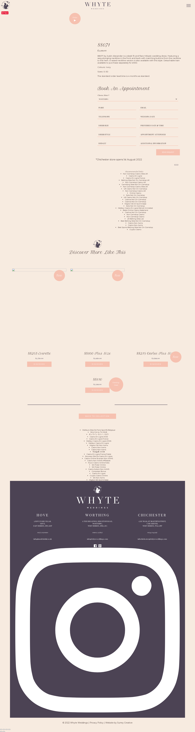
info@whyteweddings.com (97, 539)
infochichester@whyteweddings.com (152, 539)
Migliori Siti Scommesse (98, 480)
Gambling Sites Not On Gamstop (135, 184)
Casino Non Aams (135, 223)
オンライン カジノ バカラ (99, 434)
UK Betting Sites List (135, 219)
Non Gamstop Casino (135, 214)
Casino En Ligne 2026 (99, 437)
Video (75, 17)
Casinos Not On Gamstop (135, 199)
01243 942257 (152, 532)
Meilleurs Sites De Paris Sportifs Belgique (98, 430)
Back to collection (97, 416)
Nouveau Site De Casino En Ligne (98, 456)
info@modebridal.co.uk (43, 539)
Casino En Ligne (135, 176)
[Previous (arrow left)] (1, 731)
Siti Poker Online (99, 465)
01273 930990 (42, 532)
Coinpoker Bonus (99, 471)
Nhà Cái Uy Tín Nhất (98, 432)
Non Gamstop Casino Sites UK (135, 174)
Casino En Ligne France (135, 178)
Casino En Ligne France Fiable (99, 454)
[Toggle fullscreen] (6, 729)
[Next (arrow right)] (4, 731)
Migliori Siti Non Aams (99, 445)
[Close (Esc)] (1, 729)
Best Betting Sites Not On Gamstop (135, 221)
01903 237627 (97, 532)
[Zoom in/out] (9, 729)
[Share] (4, 729)
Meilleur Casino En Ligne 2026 (98, 441)
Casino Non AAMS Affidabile (98, 460)
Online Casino (135, 193)
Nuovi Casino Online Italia (98, 463)
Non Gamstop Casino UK (135, 182)
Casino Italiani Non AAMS (98, 469)
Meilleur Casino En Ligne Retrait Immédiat (135, 208)
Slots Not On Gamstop (135, 195)
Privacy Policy (96, 722)
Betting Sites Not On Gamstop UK (135, 180)
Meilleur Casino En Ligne (99, 443)
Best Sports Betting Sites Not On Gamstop (135, 227)
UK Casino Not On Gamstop (135, 189)
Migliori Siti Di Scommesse (135, 204)
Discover (39, 364)
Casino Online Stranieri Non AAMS (99, 458)
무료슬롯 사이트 (99, 452)
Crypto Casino (135, 229)
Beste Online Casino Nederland (135, 210)
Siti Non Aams (99, 478)
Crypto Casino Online (99, 475)
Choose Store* (103, 95)
